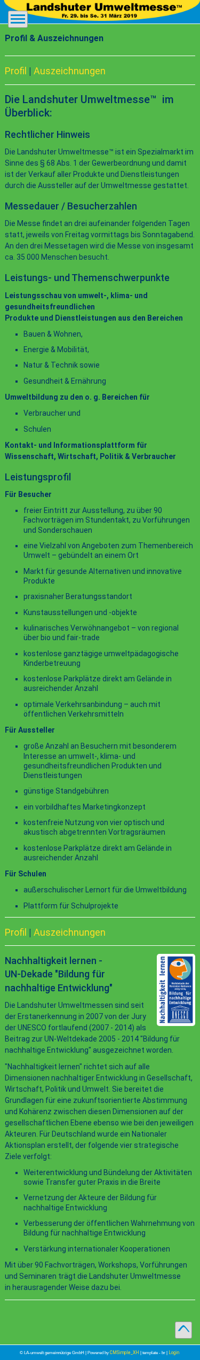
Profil (16, 70)
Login (174, 1352)
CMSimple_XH (124, 1352)
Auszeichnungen (70, 70)
